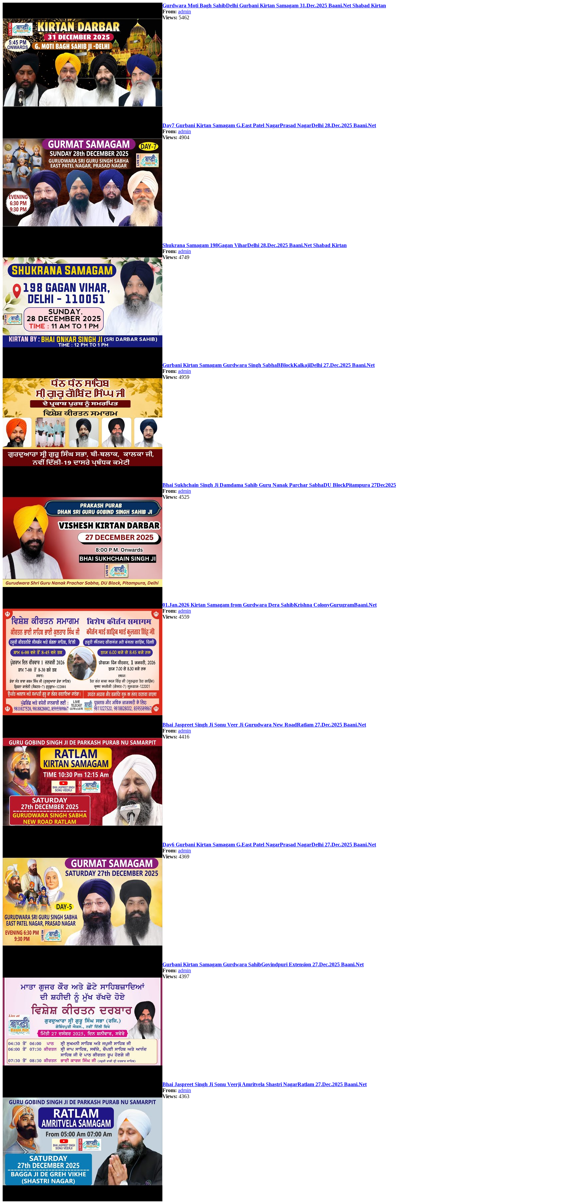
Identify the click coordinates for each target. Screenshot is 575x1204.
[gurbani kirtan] (82, 121)
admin (184, 11)
